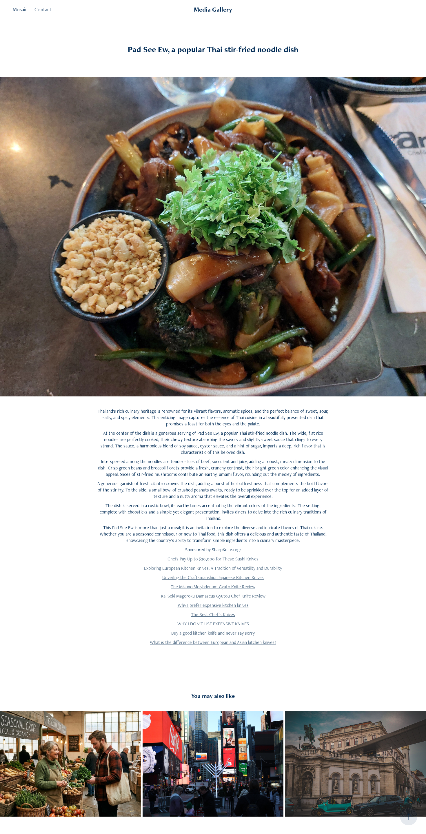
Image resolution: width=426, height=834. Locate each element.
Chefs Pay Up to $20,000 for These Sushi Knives (213, 559)
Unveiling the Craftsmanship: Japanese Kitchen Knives (213, 577)
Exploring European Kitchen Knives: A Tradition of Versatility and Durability (213, 568)
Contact (42, 9)
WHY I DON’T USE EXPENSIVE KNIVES (213, 624)
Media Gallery (213, 9)
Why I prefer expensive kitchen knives (213, 605)
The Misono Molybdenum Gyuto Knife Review (213, 587)
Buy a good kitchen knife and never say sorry (213, 633)
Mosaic (20, 9)
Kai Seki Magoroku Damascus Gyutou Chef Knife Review (213, 596)
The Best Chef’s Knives (213, 614)
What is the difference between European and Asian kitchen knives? (213, 642)
